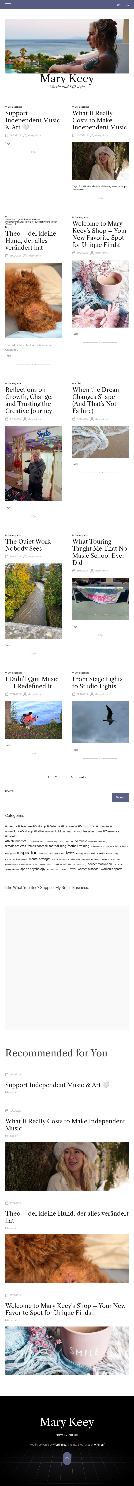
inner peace (10, 854)
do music (81, 841)
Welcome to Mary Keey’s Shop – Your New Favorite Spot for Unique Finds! (99, 234)
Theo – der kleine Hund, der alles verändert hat (30, 240)
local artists (59, 854)
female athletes (15, 846)
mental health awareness (16, 859)
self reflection (69, 864)
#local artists (93, 186)
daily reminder (66, 841)
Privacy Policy (67, 1435)
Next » (82, 777)
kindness (43, 854)
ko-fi (51, 854)
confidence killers (35, 841)
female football (38, 846)
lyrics (70, 853)
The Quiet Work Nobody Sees (28, 545)
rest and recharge (29, 864)
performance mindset (110, 859)
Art (76, 383)
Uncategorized (15, 107)
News (96, 859)
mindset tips (87, 859)
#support (123, 186)
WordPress (59, 1444)
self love (58, 864)
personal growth (12, 864)
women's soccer (88, 869)
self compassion (46, 864)
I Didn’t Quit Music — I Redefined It (31, 682)
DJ (79, 383)
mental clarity (112, 854)
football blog (57, 846)
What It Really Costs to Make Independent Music (99, 120)
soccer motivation (100, 864)
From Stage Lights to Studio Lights (97, 682)
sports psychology (32, 869)
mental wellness (59, 859)
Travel (72, 869)
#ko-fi (82, 186)
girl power (95, 846)
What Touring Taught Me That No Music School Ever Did (99, 552)
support (50, 869)
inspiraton (27, 852)
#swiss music (79, 189)
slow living (81, 864)
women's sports (111, 869)
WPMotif (99, 1444)
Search (9, 791)
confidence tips (52, 841)
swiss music (60, 869)
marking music (83, 854)
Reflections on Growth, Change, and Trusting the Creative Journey (29, 400)
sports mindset (12, 869)
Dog (7, 227)
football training (78, 846)
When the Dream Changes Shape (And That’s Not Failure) (96, 400)
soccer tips (119, 864)
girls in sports (107, 846)
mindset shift (74, 859)
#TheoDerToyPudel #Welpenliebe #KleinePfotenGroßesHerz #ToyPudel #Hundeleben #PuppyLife (31, 221)
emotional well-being (97, 841)
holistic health (121, 846)
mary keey (98, 853)
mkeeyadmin (34, 135)
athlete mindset (15, 841)
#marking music (109, 186)
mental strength (40, 859)
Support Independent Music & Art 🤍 (32, 120)
